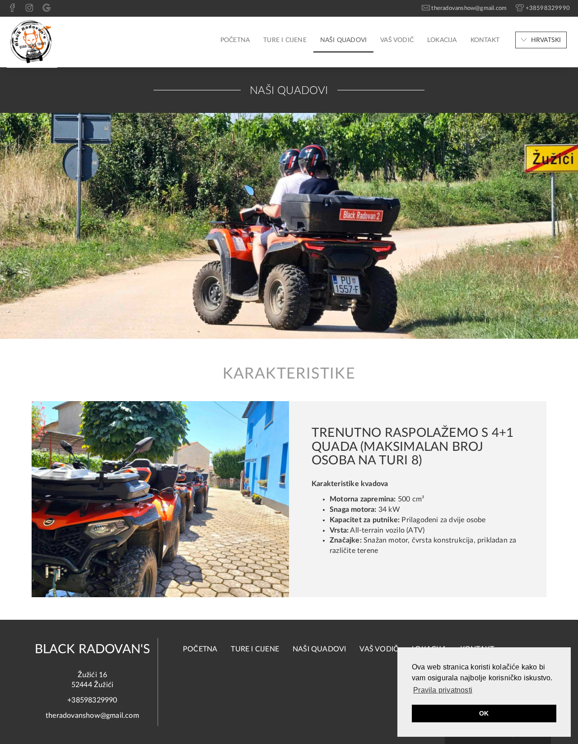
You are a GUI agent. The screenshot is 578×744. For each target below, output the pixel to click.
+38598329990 (92, 700)
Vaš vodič (397, 40)
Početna (235, 40)
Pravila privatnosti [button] (442, 690)
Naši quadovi (343, 40)
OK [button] (484, 713)
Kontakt (485, 40)
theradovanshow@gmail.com (92, 715)
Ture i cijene (285, 40)
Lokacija (442, 40)
